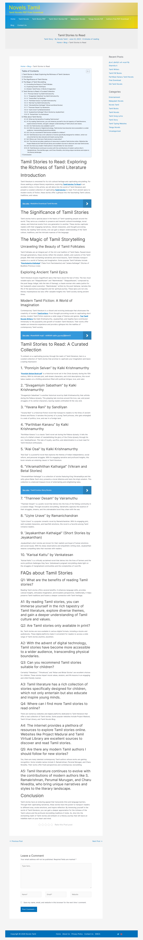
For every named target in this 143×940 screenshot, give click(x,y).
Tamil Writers (114, 69)
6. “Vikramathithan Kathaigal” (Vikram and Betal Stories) (45, 105)
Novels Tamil (24, 7)
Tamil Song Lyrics (116, 116)
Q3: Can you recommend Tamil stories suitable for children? (46, 132)
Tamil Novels (114, 112)
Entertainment (114, 97)
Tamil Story (48, 39)
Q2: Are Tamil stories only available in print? (41, 126)
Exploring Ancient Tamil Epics (36, 86)
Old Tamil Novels (115, 84)
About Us (66, 934)
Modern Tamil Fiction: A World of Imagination (41, 89)
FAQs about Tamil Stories (32, 117)
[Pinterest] (121, 934)
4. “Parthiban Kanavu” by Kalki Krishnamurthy (41, 100)
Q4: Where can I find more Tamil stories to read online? (44, 139)
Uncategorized (115, 131)
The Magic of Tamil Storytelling (34, 82)
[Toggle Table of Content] (86, 71)
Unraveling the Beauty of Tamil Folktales (39, 84)
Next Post (97, 841)
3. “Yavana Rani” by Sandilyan (36, 98)
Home (59, 42)
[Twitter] (118, 934)
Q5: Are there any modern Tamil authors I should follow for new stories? (50, 146)
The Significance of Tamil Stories (35, 79)
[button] (130, 19)
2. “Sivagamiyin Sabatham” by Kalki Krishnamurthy (43, 96)
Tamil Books (114, 108)
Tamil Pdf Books (115, 73)
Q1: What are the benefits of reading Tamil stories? (42, 119)
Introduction (27, 77)
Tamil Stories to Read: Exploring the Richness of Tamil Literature (46, 74)
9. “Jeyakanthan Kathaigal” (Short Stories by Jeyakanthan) (45, 112)
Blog (65, 42)
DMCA (97, 934)
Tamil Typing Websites (118, 123)
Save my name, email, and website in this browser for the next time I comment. (55, 902)
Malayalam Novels (116, 101)
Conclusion (27, 155)
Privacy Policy (77, 934)
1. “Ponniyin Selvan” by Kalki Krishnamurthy (40, 94)
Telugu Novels (114, 127)
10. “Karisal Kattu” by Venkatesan (38, 114)
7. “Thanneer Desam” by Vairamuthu (38, 107)
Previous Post (16, 841)
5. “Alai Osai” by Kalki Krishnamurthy (38, 103)
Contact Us (88, 934)
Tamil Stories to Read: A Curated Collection (39, 91)
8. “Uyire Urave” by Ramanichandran (38, 110)
